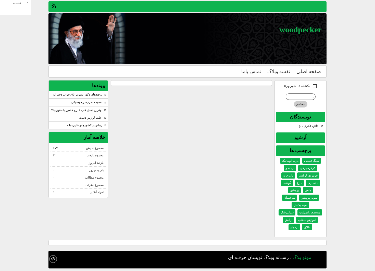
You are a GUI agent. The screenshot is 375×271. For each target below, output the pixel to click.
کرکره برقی (308, 168)
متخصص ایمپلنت (309, 212)
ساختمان (289, 197)
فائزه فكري (309, 126)
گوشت (287, 183)
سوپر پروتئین (309, 197)
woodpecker (300, 29)
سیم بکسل (300, 205)
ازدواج (294, 227)
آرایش (288, 220)
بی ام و (289, 168)
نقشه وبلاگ (278, 71)
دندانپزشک (287, 212)
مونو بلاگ (302, 257)
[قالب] (53, 259)
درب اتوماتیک (290, 160)
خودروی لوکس (308, 175)
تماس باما (251, 71)
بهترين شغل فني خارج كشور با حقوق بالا (76, 110)
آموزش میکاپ (307, 220)
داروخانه (288, 175)
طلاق (307, 227)
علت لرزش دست (90, 117)
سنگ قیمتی (311, 160)
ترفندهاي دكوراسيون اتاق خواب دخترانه (77, 94)
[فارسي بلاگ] (320, 257)
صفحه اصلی (308, 71)
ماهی (308, 190)
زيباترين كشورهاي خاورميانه (84, 125)
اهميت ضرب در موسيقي (86, 102)
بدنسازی (313, 183)
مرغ (299, 183)
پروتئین (294, 190)
